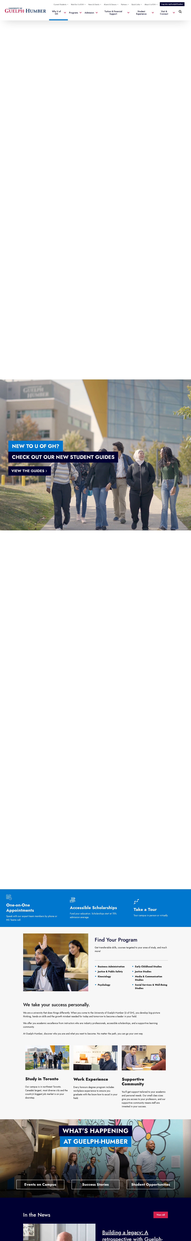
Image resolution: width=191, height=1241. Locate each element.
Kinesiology (104, 976)
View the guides (27, 471)
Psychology (104, 985)
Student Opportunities (150, 1184)
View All (161, 1214)
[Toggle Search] (180, 11)
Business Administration (111, 966)
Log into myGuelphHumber (172, 4)
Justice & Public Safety (110, 971)
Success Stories (95, 1184)
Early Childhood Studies (148, 966)
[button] (137, 4)
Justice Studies (143, 971)
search (127, 24)
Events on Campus (40, 1184)
